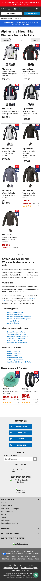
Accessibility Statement (27, 556)
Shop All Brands (18, 559)
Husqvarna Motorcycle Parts (17, 336)
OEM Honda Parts (13, 351)
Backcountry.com (11, 568)
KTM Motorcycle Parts (15, 340)
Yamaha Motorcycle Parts (16, 334)
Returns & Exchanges (10, 508)
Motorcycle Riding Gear (15, 312)
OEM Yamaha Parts (14, 353)
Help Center (6, 520)
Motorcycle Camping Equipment (19, 319)
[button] (20, 445)
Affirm (3, 514)
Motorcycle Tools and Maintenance (20, 317)
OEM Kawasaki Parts (14, 358)
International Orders (9, 523)
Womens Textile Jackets (11, 18)
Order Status (6, 506)
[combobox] (35, 40)
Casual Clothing (13, 321)
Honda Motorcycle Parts (16, 332)
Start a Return (7, 511)
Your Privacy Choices (15, 554)
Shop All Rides (33, 559)
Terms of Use (13, 551)
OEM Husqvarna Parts (15, 360)
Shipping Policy (32, 554)
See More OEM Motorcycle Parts (19, 362)
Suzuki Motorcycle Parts (16, 338)
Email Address (10, 455)
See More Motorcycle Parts (17, 343)
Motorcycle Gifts (13, 323)
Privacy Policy (27, 551)
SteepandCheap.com (20, 570)
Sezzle (3, 517)
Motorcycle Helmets (14, 315)
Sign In (3, 503)
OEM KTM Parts (12, 356)
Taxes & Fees (9, 556)
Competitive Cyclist (29, 568)
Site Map (5, 559)
